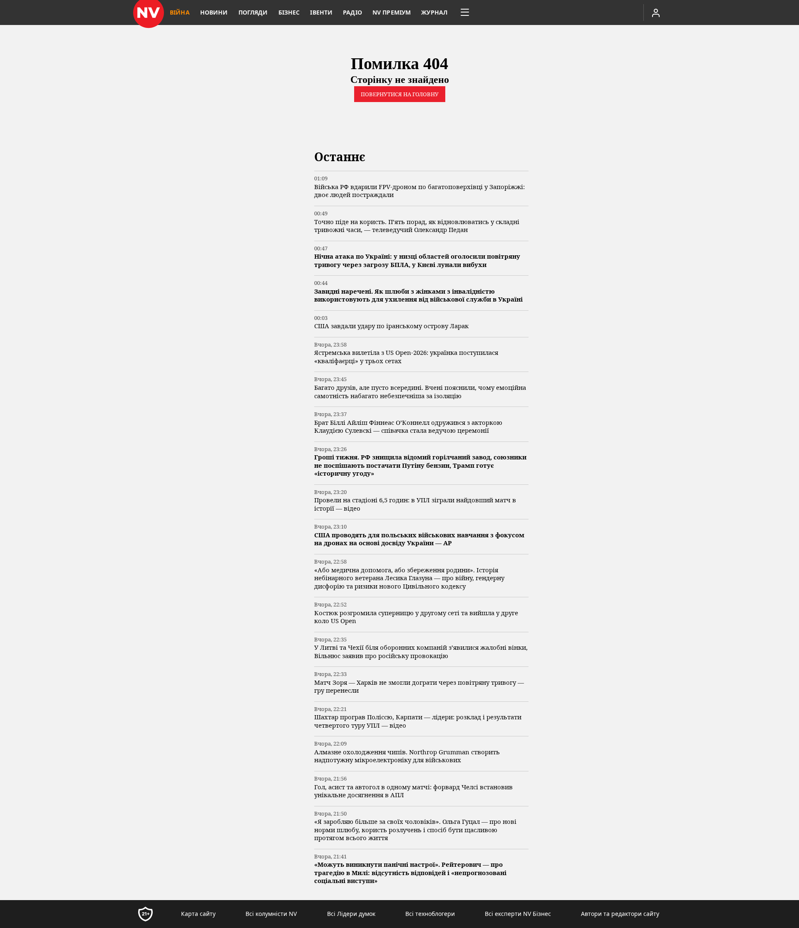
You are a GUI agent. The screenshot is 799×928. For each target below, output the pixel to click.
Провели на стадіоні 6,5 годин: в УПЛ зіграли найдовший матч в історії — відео (415, 504)
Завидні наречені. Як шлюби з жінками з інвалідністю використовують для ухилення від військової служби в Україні (418, 295)
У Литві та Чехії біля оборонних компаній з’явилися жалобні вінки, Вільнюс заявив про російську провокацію (421, 652)
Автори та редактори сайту (620, 914)
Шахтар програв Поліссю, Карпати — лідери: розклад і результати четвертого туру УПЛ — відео (417, 721)
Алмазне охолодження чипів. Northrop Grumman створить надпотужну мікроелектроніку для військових (407, 756)
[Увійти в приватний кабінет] (656, 12)
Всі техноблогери (430, 914)
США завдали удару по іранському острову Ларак (391, 326)
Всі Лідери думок (351, 914)
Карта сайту (198, 914)
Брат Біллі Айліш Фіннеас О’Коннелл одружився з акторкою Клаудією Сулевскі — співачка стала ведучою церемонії (408, 427)
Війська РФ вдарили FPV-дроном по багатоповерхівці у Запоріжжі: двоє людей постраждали (419, 191)
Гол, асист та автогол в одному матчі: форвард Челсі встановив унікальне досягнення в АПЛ (413, 791)
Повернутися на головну (400, 94)
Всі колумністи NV (271, 914)
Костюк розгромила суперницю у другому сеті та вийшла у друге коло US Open (416, 617)
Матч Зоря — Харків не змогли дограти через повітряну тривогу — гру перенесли (419, 687)
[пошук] (600, 12)
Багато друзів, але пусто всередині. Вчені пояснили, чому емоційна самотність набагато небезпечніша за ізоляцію (420, 392)
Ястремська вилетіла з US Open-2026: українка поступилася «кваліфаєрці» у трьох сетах (406, 357)
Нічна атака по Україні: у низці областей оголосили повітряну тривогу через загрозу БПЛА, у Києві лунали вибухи (417, 260)
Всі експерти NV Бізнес (518, 914)
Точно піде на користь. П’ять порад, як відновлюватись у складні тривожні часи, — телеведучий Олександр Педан (416, 226)
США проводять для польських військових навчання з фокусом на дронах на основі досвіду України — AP (419, 539)
